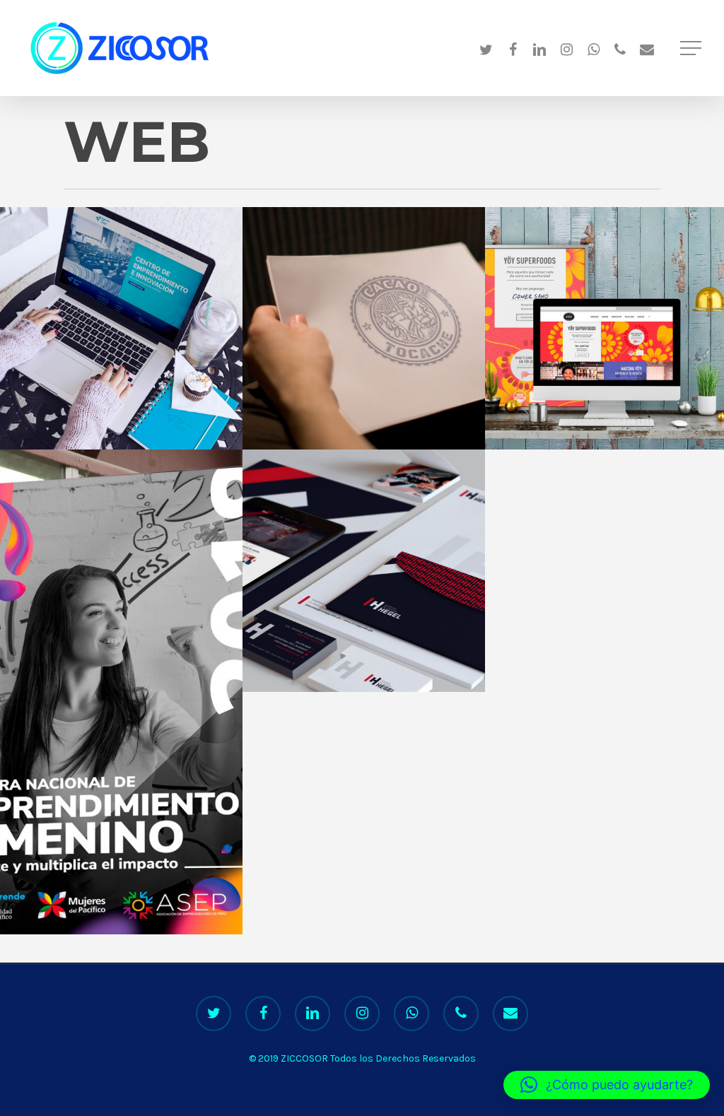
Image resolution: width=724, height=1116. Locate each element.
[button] (606, 1085)
